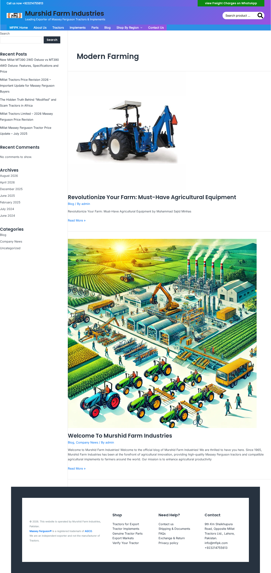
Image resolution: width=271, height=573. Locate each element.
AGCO (88, 531)
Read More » (77, 220)
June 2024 (7, 215)
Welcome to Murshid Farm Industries (120, 436)
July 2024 (7, 209)
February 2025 (10, 202)
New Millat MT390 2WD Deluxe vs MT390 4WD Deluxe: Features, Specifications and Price (29, 65)
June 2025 (7, 195)
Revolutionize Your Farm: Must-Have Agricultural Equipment (152, 197)
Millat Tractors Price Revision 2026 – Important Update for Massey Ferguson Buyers (27, 85)
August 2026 (9, 176)
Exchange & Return (172, 538)
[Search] (260, 15)
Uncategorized (10, 248)
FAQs (162, 533)
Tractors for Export (125, 524)
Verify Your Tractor (125, 543)
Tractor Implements (125, 529)
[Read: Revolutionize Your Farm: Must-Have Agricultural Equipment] (127, 130)
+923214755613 (216, 548)
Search (5, 33)
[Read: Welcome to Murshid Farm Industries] (162, 333)
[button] (231, 3)
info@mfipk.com (216, 543)
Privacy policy (168, 543)
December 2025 (11, 189)
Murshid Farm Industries (64, 13)
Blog (3, 235)
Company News (11, 241)
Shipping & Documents (174, 529)
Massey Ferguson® (40, 531)
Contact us (166, 524)
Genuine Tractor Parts (127, 533)
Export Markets (123, 538)
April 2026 (7, 182)
